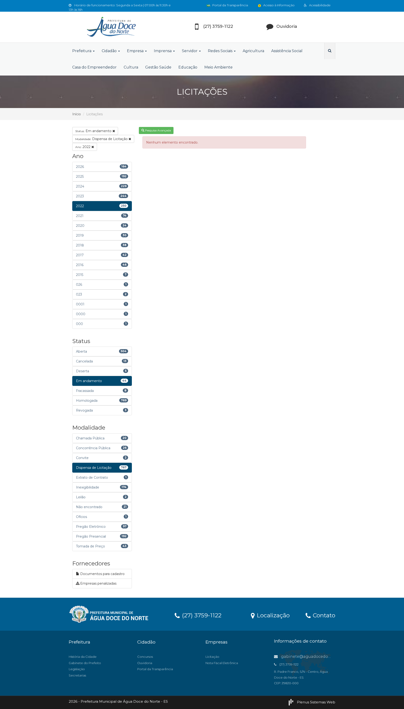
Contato (323, 615)
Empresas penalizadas (97, 583)
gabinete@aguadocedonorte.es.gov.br (318, 656)
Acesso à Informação (279, 5)
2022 (83, 147)
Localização (272, 615)
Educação (187, 67)
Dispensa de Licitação (102, 139)
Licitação (212, 656)
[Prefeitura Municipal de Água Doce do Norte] (111, 27)
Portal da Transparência (230, 5)
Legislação (77, 669)
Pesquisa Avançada (157, 130)
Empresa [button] (135, 51)
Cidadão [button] (110, 51)
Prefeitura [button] (82, 51)
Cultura (131, 67)
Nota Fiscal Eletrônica (222, 663)
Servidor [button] (190, 51)
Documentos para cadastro (102, 574)
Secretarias (77, 675)
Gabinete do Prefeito (85, 663)
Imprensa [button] (163, 51)
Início (76, 114)
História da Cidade (83, 656)
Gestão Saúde (158, 67)
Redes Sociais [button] (220, 51)
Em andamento (93, 131)
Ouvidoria (144, 663)
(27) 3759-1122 (200, 615)
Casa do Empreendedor (94, 67)
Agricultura (253, 51)
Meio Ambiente (218, 67)
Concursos (145, 656)
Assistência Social (287, 51)
